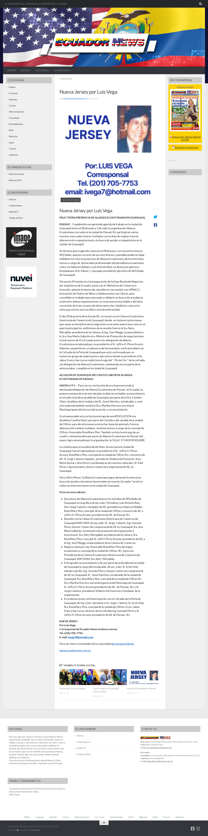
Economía (13, 93)
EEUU (11, 130)
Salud (11, 142)
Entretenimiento (16, 124)
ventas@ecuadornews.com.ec (159, 761)
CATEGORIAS (41, 70)
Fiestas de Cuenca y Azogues (72, 688)
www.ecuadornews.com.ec (75, 650)
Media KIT (13, 212)
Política (12, 87)
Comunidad (65, 79)
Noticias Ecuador (16, 174)
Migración (13, 136)
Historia (12, 199)
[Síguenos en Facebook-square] (193, 829)
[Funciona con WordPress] (18, 830)
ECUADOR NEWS (62, 70)
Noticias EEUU (15, 180)
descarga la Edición (122, 643)
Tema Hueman (35, 830)
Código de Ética (16, 218)
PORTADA (11, 70)
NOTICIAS (25, 70)
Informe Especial (16, 111)
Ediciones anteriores (186, 147)
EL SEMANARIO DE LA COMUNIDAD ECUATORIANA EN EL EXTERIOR (36, 4)
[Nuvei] (21, 296)
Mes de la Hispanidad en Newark (141, 688)
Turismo (12, 149)
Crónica (12, 105)
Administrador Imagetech (75, 99)
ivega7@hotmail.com (80, 637)
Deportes (13, 99)
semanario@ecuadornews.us (159, 747)
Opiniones (13, 155)
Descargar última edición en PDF (186, 138)
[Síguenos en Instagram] (198, 829)
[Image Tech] (21, 257)
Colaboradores (15, 205)
